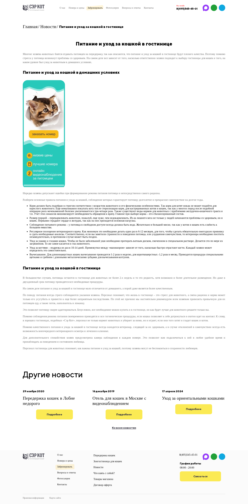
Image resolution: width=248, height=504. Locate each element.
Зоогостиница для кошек (107, 461)
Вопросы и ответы (131, 8)
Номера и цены (76, 8)
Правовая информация (33, 498)
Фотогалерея (112, 8)
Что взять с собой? (104, 473)
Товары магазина (103, 479)
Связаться (200, 476)
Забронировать (95, 8)
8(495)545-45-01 (188, 454)
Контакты (149, 8)
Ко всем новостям (124, 427)
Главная (30, 26)
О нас (62, 8)
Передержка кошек (104, 455)
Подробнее (54, 414)
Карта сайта (55, 498)
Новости (48, 26)
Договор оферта (102, 485)
